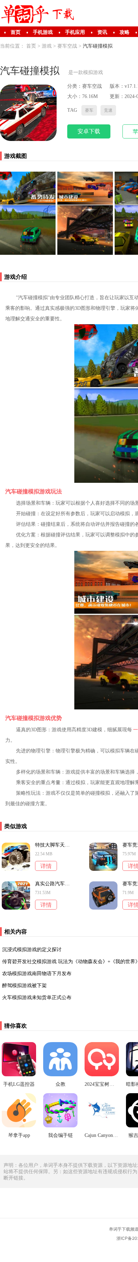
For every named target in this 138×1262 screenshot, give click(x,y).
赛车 (89, 110)
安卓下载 (88, 131)
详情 (46, 866)
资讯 (102, 32)
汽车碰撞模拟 (98, 46)
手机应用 (75, 32)
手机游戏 (43, 32)
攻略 (125, 32)
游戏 (47, 46)
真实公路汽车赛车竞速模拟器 (52, 883)
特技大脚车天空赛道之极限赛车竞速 (52, 845)
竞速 (108, 110)
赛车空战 (67, 46)
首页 (16, 32)
